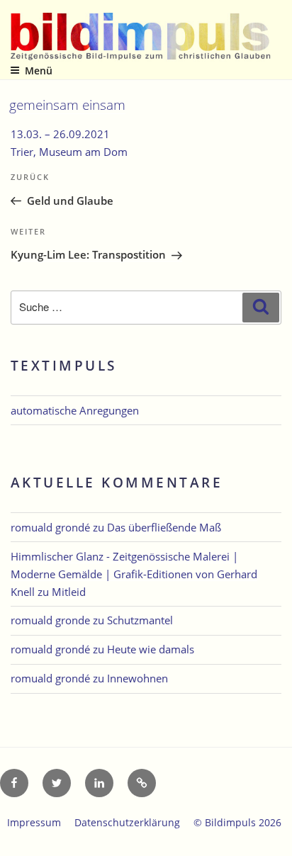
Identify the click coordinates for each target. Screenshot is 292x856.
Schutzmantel (140, 620)
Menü (38, 70)
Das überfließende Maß (164, 527)
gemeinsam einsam (67, 104)
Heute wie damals (150, 649)
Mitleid (69, 592)
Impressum (34, 822)
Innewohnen (137, 678)
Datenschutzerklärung (127, 822)
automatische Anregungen (75, 410)
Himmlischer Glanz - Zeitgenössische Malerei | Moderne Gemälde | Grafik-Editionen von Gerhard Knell (134, 574)
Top (276, 836)
